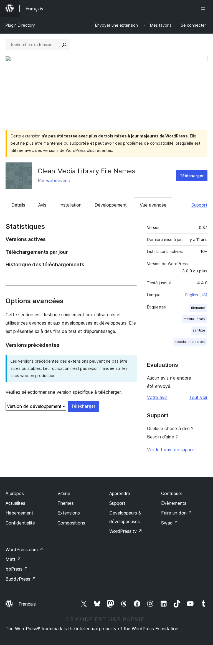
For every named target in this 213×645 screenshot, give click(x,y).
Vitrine (63, 493)
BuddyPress (21, 579)
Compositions (71, 523)
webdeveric (58, 180)
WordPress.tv (125, 531)
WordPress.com (24, 549)
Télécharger (192, 175)
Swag (169, 523)
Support (199, 205)
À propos (15, 493)
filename (198, 308)
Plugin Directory (20, 25)
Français (27, 604)
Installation (70, 205)
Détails (18, 205)
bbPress (17, 569)
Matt (13, 559)
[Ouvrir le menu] (204, 8)
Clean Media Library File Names (86, 171)
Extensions (68, 513)
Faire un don (176, 513)
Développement (111, 205)
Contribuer (171, 493)
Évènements (173, 503)
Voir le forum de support (171, 449)
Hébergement (19, 513)
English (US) (196, 294)
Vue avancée (153, 205)
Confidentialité (20, 523)
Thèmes (65, 503)
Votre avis (157, 397)
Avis (42, 205)
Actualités (15, 503)
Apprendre (119, 493)
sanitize (198, 330)
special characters (190, 342)
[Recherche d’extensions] (64, 44)
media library (194, 319)
